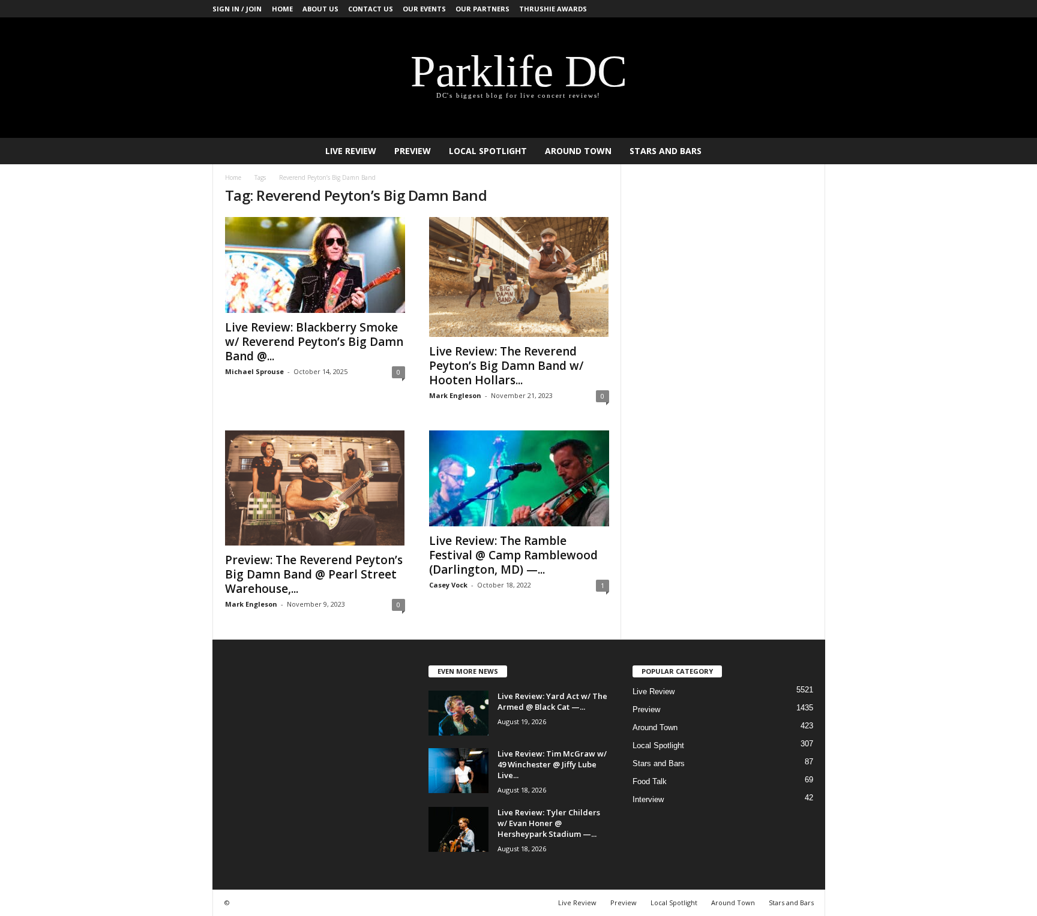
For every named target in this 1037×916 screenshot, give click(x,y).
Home (282, 8)
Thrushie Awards (553, 8)
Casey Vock (448, 584)
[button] (807, 151)
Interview (648, 799)
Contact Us (370, 8)
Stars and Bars (666, 150)
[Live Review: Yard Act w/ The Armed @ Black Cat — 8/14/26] (458, 713)
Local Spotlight (488, 150)
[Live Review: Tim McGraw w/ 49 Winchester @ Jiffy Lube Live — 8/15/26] (458, 770)
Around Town (578, 150)
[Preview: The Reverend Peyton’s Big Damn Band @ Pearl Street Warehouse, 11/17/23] (315, 488)
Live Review (350, 150)
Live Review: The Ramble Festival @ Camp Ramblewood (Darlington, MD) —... (513, 555)
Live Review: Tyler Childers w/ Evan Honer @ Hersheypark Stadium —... (548, 823)
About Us (320, 8)
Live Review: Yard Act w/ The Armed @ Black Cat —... (552, 701)
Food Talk (650, 781)
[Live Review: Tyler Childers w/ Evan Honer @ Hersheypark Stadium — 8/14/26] (458, 829)
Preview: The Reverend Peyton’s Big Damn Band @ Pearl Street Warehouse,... (314, 574)
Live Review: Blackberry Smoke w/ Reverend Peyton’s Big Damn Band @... (314, 342)
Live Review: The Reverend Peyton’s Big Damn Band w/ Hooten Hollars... (506, 366)
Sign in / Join (237, 8)
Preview (412, 150)
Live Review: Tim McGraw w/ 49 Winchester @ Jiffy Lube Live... (552, 764)
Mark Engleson (455, 395)
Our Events (424, 8)
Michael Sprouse (254, 371)
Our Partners (482, 8)
